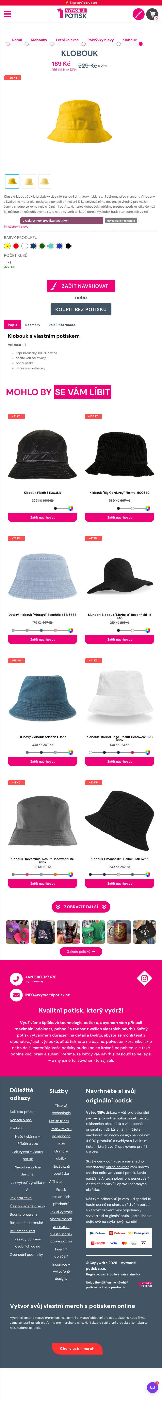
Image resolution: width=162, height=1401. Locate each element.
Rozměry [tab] (32, 325)
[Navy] (33, 246)
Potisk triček (59, 1121)
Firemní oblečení (61, 1253)
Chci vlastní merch (77, 1348)
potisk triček (127, 1118)
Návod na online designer (28, 1171)
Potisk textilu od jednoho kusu (61, 1136)
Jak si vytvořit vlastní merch (61, 1215)
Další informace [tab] (61, 325)
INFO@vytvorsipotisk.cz (47, 994)
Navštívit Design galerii (121, 220)
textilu (143, 1118)
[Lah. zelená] (42, 246)
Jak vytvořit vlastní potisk (27, 1155)
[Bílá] (24, 246)
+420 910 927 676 (41, 977)
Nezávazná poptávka (61, 1170)
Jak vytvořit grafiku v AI (28, 1186)
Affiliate (55, 1181)
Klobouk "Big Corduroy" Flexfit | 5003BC (119, 493)
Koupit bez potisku (81, 309)
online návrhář (117, 1167)
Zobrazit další (81, 906)
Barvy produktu (20, 237)
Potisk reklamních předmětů (61, 1196)
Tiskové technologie (61, 1109)
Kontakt (16, 1128)
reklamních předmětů (103, 1123)
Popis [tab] (12, 325)
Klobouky (39, 40)
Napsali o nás (21, 1120)
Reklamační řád (22, 1231)
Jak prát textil (21, 1198)
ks (9, 262)
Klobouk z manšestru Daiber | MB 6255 (120, 859)
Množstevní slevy (16, 227)
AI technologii (112, 1178)
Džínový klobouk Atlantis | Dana (42, 737)
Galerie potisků (79, 951)
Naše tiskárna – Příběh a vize (27, 1140)
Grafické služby (61, 1155)
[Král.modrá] (59, 246)
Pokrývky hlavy (101, 40)
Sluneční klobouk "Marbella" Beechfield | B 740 (119, 616)
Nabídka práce (22, 1111)
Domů (17, 40)
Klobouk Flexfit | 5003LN (42, 493)
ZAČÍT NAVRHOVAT (85, 286)
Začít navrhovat (42, 517)
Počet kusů (15, 255)
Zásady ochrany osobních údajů (28, 1243)
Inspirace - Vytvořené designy (61, 1271)
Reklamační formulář (26, 1222)
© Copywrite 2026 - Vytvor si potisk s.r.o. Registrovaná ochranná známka (113, 1268)
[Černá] (68, 246)
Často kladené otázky (27, 1206)
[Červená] (16, 246)
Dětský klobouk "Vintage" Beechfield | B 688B (42, 615)
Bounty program (23, 1214)
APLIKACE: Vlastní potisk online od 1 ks (61, 1234)
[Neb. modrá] (50, 246)
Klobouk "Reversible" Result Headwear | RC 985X (42, 860)
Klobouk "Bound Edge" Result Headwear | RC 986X (120, 738)
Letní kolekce (67, 40)
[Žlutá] (7, 246)
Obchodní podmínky (26, 1254)
